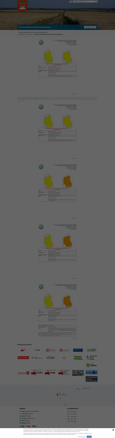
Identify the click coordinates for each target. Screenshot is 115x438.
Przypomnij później (82, 436)
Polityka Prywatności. (76, 431)
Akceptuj (89, 436)
